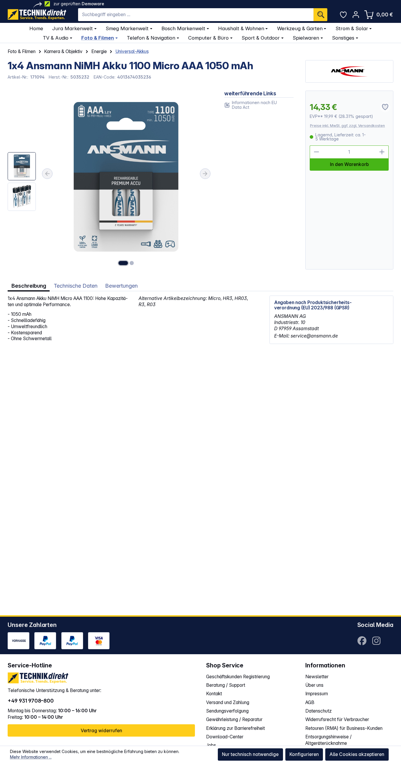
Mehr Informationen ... (31, 756)
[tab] (29, 286)
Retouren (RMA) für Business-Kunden (344, 728)
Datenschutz (318, 711)
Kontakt (214, 693)
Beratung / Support (225, 685)
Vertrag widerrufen (101, 730)
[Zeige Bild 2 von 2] (132, 263)
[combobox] (196, 14)
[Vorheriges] (47, 173)
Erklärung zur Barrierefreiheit (235, 728)
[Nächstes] (205, 173)
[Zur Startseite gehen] (37, 14)
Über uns (314, 685)
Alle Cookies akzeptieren (356, 754)
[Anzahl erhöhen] (382, 152)
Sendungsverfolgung (227, 711)
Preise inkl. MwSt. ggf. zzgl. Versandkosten (347, 125)
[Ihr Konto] (355, 14)
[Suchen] (320, 14)
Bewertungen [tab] (121, 285)
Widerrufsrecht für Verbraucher (337, 719)
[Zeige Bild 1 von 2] (123, 263)
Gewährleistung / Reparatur (234, 719)
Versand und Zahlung (227, 702)
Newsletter (316, 676)
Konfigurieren (304, 754)
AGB (309, 702)
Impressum (316, 693)
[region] (110, 180)
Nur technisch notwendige (250, 754)
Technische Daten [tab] (75, 285)
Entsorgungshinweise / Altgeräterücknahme (328, 740)
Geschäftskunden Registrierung (238, 676)
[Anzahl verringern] (316, 152)
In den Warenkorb (349, 164)
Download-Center (224, 737)
